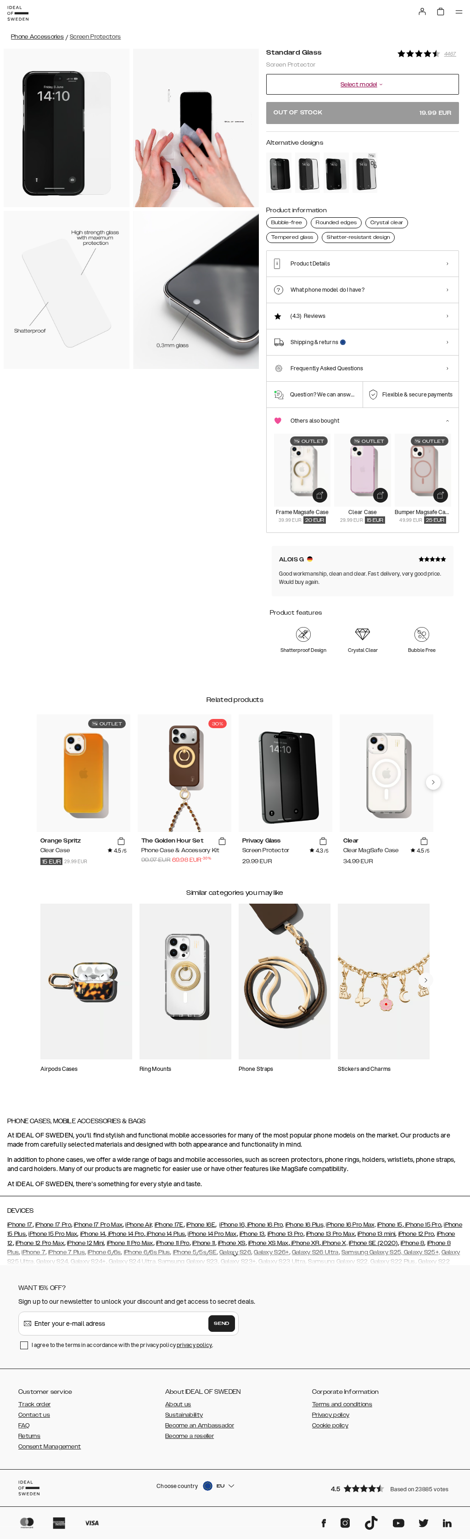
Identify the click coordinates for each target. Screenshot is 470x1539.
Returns (29, 1436)
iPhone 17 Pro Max (98, 1225)
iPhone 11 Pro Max (130, 1243)
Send (221, 1323)
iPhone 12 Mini (85, 1243)
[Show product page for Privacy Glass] (278, 173)
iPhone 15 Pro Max (52, 1234)
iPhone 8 (412, 1243)
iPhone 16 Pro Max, (350, 1225)
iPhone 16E (200, 1225)
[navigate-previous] (433, 782)
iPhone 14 (93, 1234)
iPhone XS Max (268, 1243)
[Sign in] (422, 11)
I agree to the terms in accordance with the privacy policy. (122, 1345)
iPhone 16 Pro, (265, 1225)
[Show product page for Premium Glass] (307, 173)
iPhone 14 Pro (125, 1234)
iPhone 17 (20, 1225)
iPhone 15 (390, 1225)
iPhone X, (334, 1243)
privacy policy (194, 1345)
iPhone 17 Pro (53, 1225)
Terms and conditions (342, 1404)
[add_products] (320, 495)
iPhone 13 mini (376, 1234)
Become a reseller (189, 1436)
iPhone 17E (169, 1225)
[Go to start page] (17, 13)
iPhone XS (232, 1243)
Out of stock (363, 112)
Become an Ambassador (199, 1425)
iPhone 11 (203, 1243)
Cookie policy (330, 1425)
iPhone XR (304, 1243)
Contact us (34, 1415)
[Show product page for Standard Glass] (336, 173)
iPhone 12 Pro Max (40, 1243)
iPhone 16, (232, 1225)
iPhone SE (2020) (373, 1243)
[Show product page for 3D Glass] (365, 173)
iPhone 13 (252, 1234)
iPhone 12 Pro (416, 1234)
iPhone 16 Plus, (305, 1225)
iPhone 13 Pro (285, 1234)
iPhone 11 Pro (173, 1243)
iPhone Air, (139, 1225)
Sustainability (184, 1415)
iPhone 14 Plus (165, 1234)
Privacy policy (330, 1415)
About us (178, 1404)
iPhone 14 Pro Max (212, 1234)
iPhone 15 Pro (422, 1225)
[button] (392, 1488)
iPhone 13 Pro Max (330, 1234)
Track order (34, 1404)
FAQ (23, 1425)
